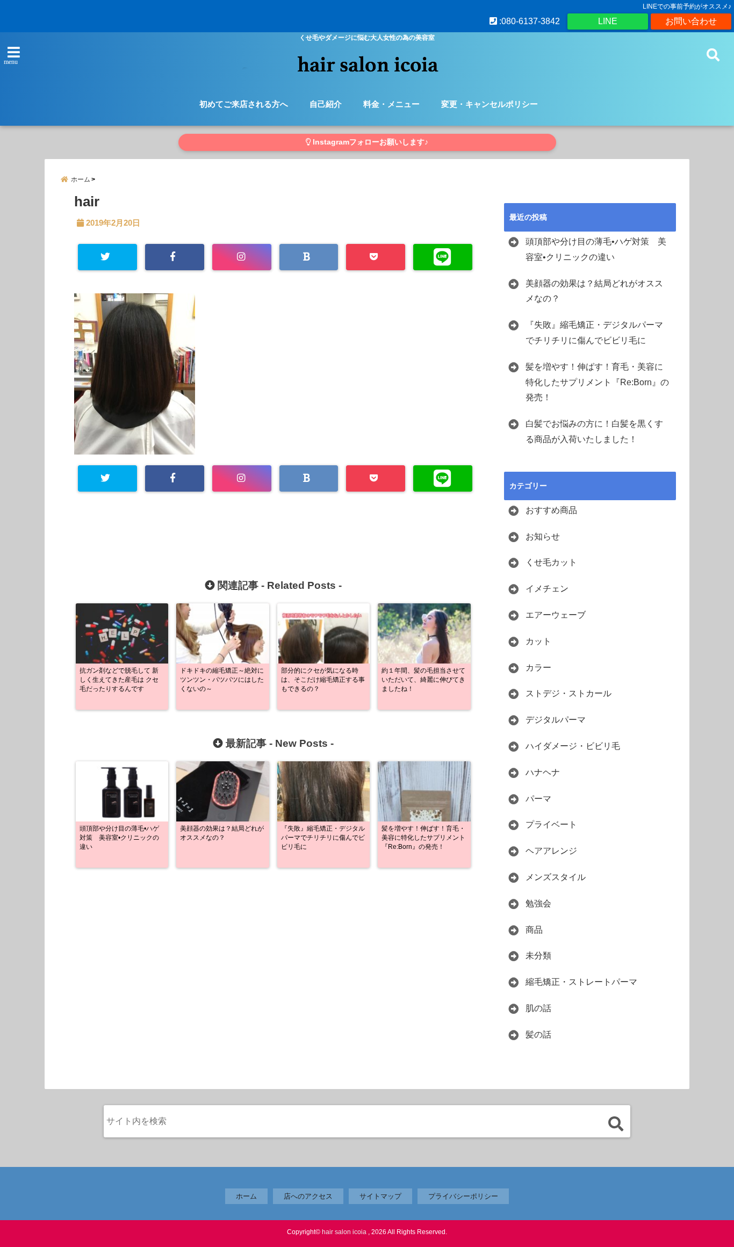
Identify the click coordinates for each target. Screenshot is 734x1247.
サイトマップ (380, 1196)
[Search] (615, 1124)
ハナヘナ (543, 772)
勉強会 (538, 903)
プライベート (551, 824)
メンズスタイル (556, 877)
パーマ (538, 798)
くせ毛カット (551, 562)
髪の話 (538, 1034)
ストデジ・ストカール (568, 693)
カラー (538, 667)
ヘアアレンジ (551, 850)
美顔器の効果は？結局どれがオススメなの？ (594, 291)
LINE (607, 21)
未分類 (538, 955)
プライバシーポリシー (463, 1196)
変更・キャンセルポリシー (489, 104)
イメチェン (547, 588)
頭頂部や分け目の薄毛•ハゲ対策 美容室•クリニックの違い (596, 249)
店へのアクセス (308, 1196)
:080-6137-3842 (528, 21)
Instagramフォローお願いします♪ (369, 142)
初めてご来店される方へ (243, 104)
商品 (534, 929)
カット (538, 641)
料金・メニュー (391, 104)
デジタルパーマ (556, 719)
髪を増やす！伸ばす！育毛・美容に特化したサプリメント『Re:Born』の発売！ (597, 382)
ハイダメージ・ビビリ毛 (573, 746)
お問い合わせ (691, 21)
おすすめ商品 (551, 510)
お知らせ (543, 536)
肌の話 (538, 1008)
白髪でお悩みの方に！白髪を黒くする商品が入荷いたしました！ (594, 431)
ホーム (246, 1196)
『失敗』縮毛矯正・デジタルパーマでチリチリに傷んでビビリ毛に (594, 332)
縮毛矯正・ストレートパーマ (581, 981)
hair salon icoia (344, 1232)
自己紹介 (326, 104)
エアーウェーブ (556, 614)
